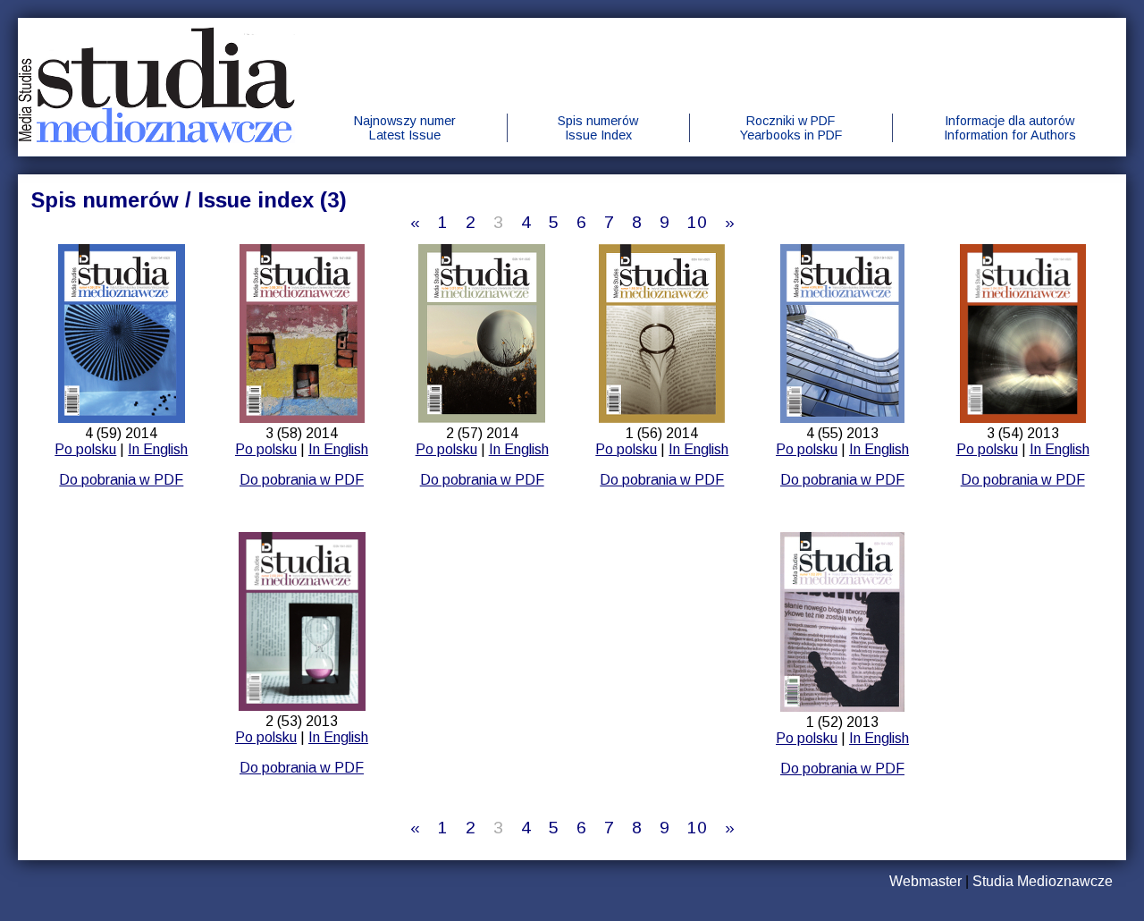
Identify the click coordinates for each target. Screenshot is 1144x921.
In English (158, 449)
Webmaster (925, 881)
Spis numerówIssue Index (598, 128)
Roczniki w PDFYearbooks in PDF (791, 128)
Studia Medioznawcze (1042, 881)
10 (697, 222)
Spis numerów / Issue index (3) (189, 200)
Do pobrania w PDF (121, 479)
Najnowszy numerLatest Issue (405, 128)
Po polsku (85, 449)
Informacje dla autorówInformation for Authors (1010, 128)
